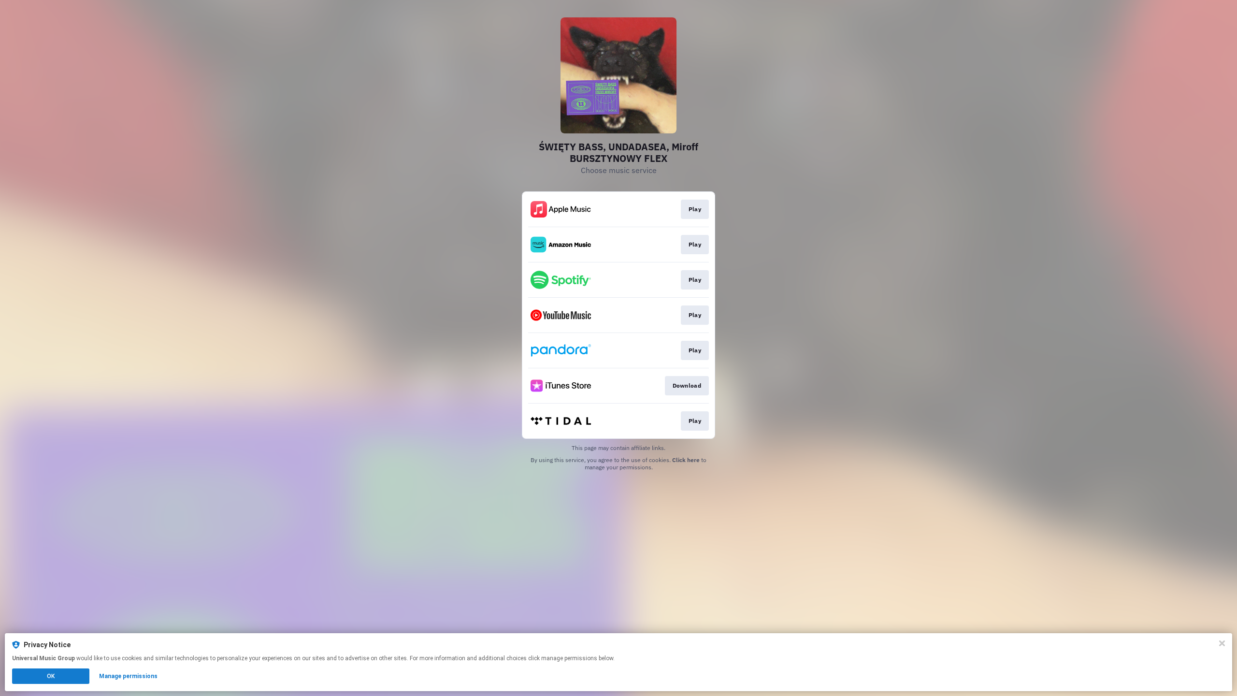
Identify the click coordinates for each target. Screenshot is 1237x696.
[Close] (1222, 643)
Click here (686, 460)
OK (51, 676)
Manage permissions (128, 676)
